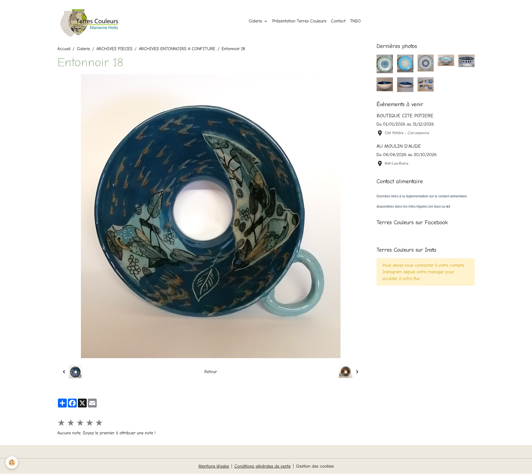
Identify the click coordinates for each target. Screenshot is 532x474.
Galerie (256, 21)
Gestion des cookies (315, 466)
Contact (338, 21)
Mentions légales (213, 466)
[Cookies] (12, 462)
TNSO (355, 21)
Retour (210, 371)
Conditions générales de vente (262, 466)
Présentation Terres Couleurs (299, 21)
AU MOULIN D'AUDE (399, 146)
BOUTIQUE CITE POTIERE (405, 115)
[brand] (94, 21)
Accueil (63, 48)
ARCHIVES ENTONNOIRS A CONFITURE (177, 48)
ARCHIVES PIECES (114, 48)
